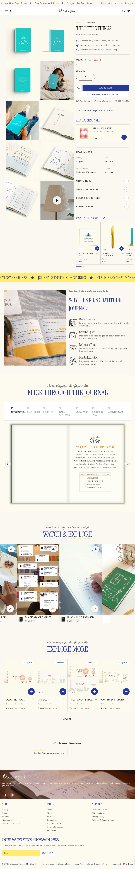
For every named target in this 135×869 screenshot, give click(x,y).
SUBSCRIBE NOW (67, 456)
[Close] (111, 400)
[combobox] (37, 433)
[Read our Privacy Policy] (103, 447)
